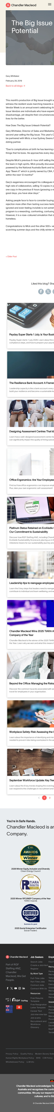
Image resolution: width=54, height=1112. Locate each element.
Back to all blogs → (15, 85)
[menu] (50, 4)
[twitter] (11, 989)
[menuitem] (40, 962)
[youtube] (15, 989)
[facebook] (7, 989)
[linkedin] (23, 989)
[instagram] (19, 989)
